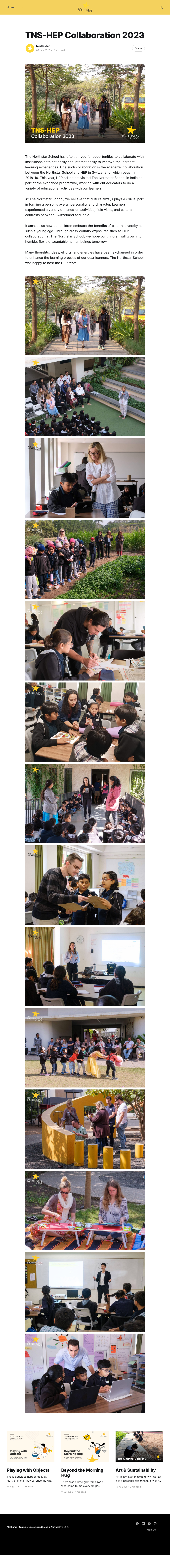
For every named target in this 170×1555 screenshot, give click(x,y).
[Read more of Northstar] (30, 48)
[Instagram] (155, 1523)
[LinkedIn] (143, 1523)
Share (138, 48)
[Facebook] (137, 1523)
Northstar (43, 46)
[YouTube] (149, 1523)
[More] (21, 7)
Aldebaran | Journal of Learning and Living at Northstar (34, 1527)
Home (10, 7)
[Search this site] (161, 7)
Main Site (152, 1529)
